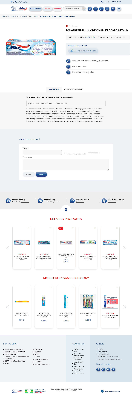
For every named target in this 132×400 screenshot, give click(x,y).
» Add (41, 174)
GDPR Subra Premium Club (15, 361)
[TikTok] (113, 369)
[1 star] (89, 153)
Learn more (25, 202)
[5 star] (97, 153)
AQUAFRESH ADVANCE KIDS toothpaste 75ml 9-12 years (44, 258)
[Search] (84, 9)
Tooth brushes (33, 16)
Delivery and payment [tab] (73, 89)
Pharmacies (39, 349)
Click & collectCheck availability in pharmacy (90, 61)
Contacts (38, 362)
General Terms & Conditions (15, 352)
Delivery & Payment (42, 364)
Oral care (24, 16)
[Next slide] (125, 248)
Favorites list (102, 352)
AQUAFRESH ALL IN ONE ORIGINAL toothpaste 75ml (110, 258)
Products (37, 8)
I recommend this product (77, 154)
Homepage (5, 16)
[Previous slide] (7, 248)
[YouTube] (108, 369)
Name (25, 148)
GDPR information (11, 354)
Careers (37, 357)
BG (119, 8)
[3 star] (93, 153)
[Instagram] (103, 369)
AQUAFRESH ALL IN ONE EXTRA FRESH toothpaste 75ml (88, 258)
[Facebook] (98, 369)
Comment (27, 157)
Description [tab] (54, 89)
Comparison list (103, 354)
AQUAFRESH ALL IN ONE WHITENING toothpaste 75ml (66, 256)
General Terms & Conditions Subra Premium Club (17, 357)
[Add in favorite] (28, 228)
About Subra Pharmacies (14, 349)
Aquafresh (90, 37)
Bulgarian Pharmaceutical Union (110, 359)
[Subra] (19, 8)
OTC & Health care (79, 350)
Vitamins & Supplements (79, 354)
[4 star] (95, 153)
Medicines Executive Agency (108, 357)
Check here (38, 392)
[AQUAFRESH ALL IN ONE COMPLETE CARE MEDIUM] (30, 47)
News (37, 354)
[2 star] (91, 153)
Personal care (15, 16)
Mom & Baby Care (78, 363)
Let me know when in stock (85, 51)
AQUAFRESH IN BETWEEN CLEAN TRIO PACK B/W (44, 315)
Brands (7, 363)
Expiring (57, 8)
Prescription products (78, 370)
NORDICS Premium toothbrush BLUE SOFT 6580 (66, 315)
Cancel (29, 174)
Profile (100, 349)
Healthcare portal (41, 359)
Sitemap (38, 352)
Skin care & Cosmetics (78, 359)
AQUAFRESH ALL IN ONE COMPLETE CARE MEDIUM (57, 16)
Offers (47, 8)
